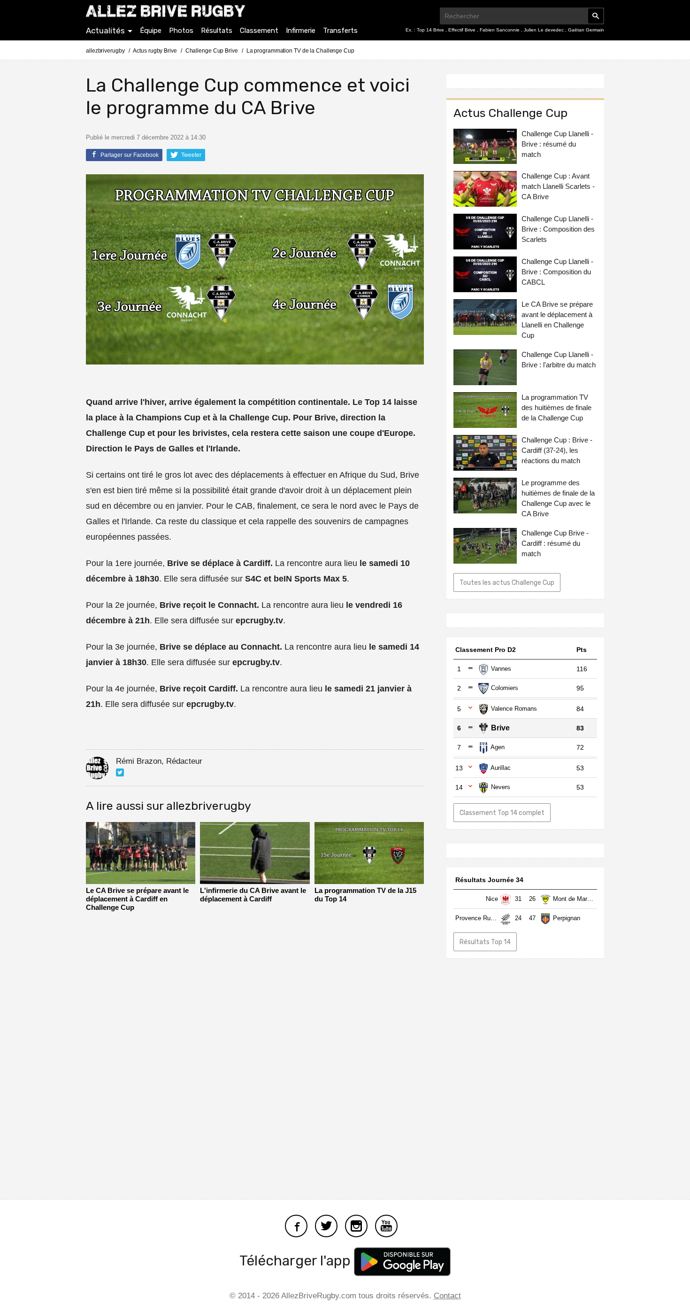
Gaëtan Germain (586, 29)
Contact (447, 1295)
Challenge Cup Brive (211, 51)
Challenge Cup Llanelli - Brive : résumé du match (557, 144)
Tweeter (190, 155)
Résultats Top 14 (485, 942)
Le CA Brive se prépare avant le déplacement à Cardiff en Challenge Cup (137, 898)
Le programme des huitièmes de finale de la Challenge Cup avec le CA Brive (558, 498)
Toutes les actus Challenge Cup (507, 583)
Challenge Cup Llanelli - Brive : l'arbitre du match (558, 360)
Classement (259, 30)
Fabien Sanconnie (500, 29)
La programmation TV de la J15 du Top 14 (365, 894)
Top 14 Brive (431, 29)
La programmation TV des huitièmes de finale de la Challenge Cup (556, 408)
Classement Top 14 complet (502, 813)
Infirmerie (300, 30)
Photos (181, 30)
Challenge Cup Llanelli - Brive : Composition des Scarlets (558, 229)
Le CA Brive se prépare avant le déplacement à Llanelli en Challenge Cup (557, 320)
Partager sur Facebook (129, 155)
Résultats (216, 30)
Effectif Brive (462, 29)
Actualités (105, 30)
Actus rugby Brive (154, 51)
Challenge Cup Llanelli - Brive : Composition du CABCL (557, 272)
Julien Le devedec (544, 29)
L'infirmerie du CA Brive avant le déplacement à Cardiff (253, 894)
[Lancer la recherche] (595, 15)
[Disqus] (255, 1052)
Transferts (340, 30)
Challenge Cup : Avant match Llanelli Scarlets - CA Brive (558, 186)
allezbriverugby (105, 51)
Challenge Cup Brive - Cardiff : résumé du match (555, 543)
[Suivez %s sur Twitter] (120, 772)
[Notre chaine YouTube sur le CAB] (386, 1224)
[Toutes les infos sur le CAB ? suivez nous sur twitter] (326, 1224)
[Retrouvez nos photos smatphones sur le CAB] (356, 1224)
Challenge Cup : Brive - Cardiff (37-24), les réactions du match (556, 450)
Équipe (150, 30)
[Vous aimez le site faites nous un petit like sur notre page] (296, 1224)
